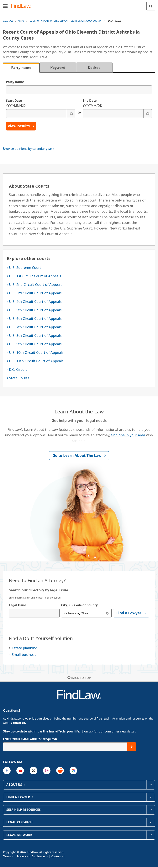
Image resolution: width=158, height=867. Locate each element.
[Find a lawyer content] (150, 797)
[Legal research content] (150, 822)
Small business (24, 654)
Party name (15, 82)
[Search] (150, 6)
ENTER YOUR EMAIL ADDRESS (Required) (30, 739)
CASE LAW (8, 20)
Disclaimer (38, 856)
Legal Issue (17, 605)
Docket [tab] (94, 67)
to (79, 112)
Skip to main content (79, 4)
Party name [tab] (21, 67)
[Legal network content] (150, 835)
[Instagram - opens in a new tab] (46, 770)
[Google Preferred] (73, 770)
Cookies (56, 856)
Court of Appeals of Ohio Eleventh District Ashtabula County (65, 20)
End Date (92, 103)
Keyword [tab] (57, 67)
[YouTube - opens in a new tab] (20, 770)
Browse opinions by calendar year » (29, 148)
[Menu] (5, 6)
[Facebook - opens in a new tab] (7, 770)
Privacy (21, 856)
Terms (7, 856)
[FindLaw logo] (22, 6)
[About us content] (150, 784)
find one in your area (128, 435)
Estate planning (24, 648)
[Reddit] (60, 770)
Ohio (21, 20)
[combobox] (34, 613)
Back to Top (81, 678)
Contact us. (18, 723)
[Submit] (131, 746)
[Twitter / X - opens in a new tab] (33, 770)
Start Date (16, 103)
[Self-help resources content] (150, 809)
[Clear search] (107, 613)
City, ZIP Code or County (79, 605)
